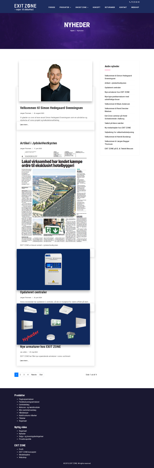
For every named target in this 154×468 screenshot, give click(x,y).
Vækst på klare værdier (114, 123)
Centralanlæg (24, 405)
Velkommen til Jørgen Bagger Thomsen (117, 142)
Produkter (64, 7)
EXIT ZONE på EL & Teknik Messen (119, 149)
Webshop (135, 7)
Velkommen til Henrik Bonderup (118, 137)
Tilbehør (22, 418)
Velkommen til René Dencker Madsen (116, 109)
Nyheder (22, 434)
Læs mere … (24, 360)
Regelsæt (23, 421)
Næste (34, 375)
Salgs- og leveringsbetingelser (31, 436)
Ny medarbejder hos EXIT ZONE (118, 128)
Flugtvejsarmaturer (26, 399)
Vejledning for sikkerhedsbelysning (119, 132)
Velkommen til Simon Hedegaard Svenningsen (51, 108)
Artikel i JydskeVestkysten (38, 143)
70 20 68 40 (135, 2)
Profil (21, 449)
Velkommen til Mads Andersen (117, 104)
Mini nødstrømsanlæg (27, 410)
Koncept (96, 7)
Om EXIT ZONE (80, 7)
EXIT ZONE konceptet (27, 452)
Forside (51, 7)
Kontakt (123, 7)
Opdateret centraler (33, 292)
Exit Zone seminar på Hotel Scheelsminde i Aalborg (116, 117)
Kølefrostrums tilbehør (28, 415)
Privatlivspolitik (25, 439)
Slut (41, 375)
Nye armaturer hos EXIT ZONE (40, 347)
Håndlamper (23, 413)
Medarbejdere (24, 455)
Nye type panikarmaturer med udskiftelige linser (117, 98)
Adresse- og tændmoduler (29, 407)
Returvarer (110, 7)
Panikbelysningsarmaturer (29, 402)
